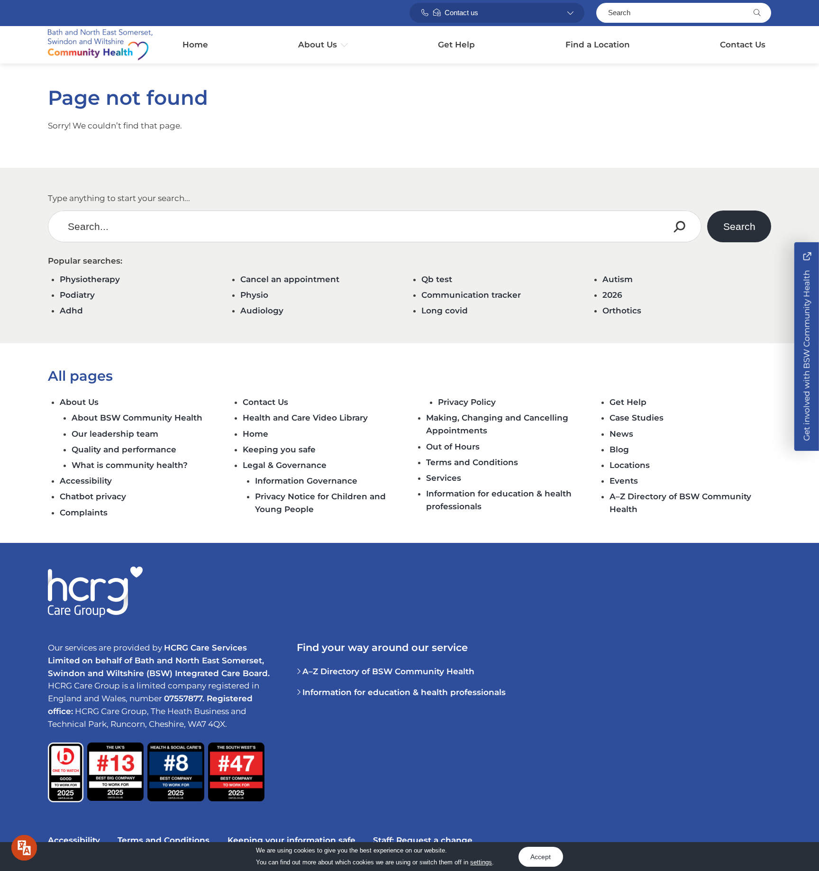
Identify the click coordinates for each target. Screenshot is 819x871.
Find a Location (597, 44)
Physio (254, 295)
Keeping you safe (279, 449)
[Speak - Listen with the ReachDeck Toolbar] (24, 848)
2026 (612, 295)
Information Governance (306, 481)
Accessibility (86, 481)
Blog (619, 449)
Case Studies (637, 417)
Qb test (436, 279)
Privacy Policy (467, 402)
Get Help (456, 44)
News (621, 434)
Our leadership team (115, 434)
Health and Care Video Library (305, 417)
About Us (317, 44)
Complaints (84, 512)
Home (195, 44)
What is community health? (131, 465)
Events (624, 481)
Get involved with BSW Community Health (806, 354)
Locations (630, 465)
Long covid (444, 310)
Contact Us (742, 44)
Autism (617, 279)
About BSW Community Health (138, 417)
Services (443, 478)
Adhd (71, 310)
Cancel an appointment (289, 279)
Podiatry (77, 295)
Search (619, 13)
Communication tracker (471, 295)
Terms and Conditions (472, 462)
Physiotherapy (90, 279)
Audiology (261, 310)
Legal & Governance (285, 465)
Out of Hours (453, 446)
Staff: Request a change (423, 840)
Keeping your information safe (291, 840)
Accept (540, 856)
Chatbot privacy (93, 496)
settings (481, 862)
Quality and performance (124, 449)
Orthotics (621, 310)
